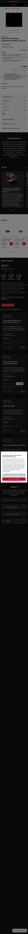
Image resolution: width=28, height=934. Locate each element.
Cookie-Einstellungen (14, 474)
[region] (14, 467)
